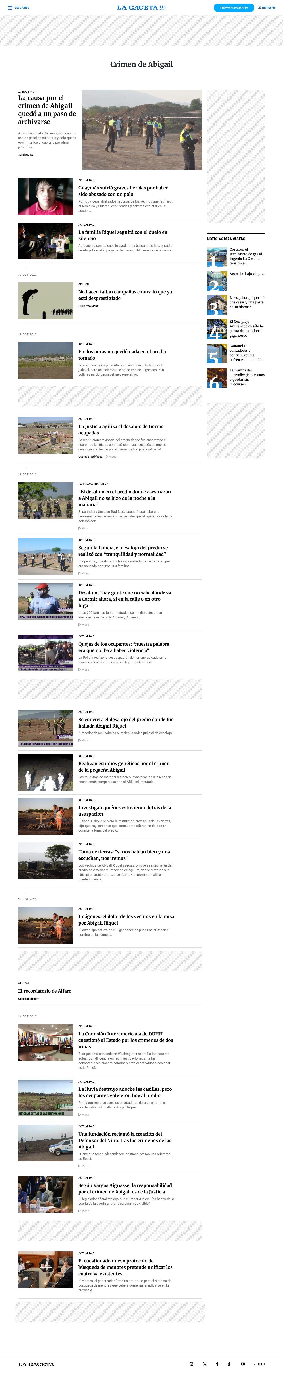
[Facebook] (217, 1364)
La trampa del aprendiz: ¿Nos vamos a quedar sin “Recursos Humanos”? (247, 379)
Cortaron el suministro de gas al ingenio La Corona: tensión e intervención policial (247, 258)
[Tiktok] (229, 1364)
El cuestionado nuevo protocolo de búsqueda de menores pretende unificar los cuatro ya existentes (125, 1267)
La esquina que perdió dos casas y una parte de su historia (247, 302)
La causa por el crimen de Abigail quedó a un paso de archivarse (47, 110)
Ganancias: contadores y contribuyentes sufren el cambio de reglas (245, 355)
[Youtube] (243, 1364)
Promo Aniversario (234, 7)
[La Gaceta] (141, 8)
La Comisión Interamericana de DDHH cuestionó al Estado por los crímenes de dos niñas (125, 1040)
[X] (205, 1364)
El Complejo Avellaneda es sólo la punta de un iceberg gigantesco (246, 328)
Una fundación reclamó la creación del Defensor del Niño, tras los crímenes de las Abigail (124, 1140)
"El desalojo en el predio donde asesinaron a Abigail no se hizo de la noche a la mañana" (124, 498)
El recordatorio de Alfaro (44, 991)
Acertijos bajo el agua (247, 274)
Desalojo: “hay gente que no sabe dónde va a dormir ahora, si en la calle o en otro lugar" (124, 599)
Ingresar (268, 7)
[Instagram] (191, 1364)
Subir (261, 1364)
